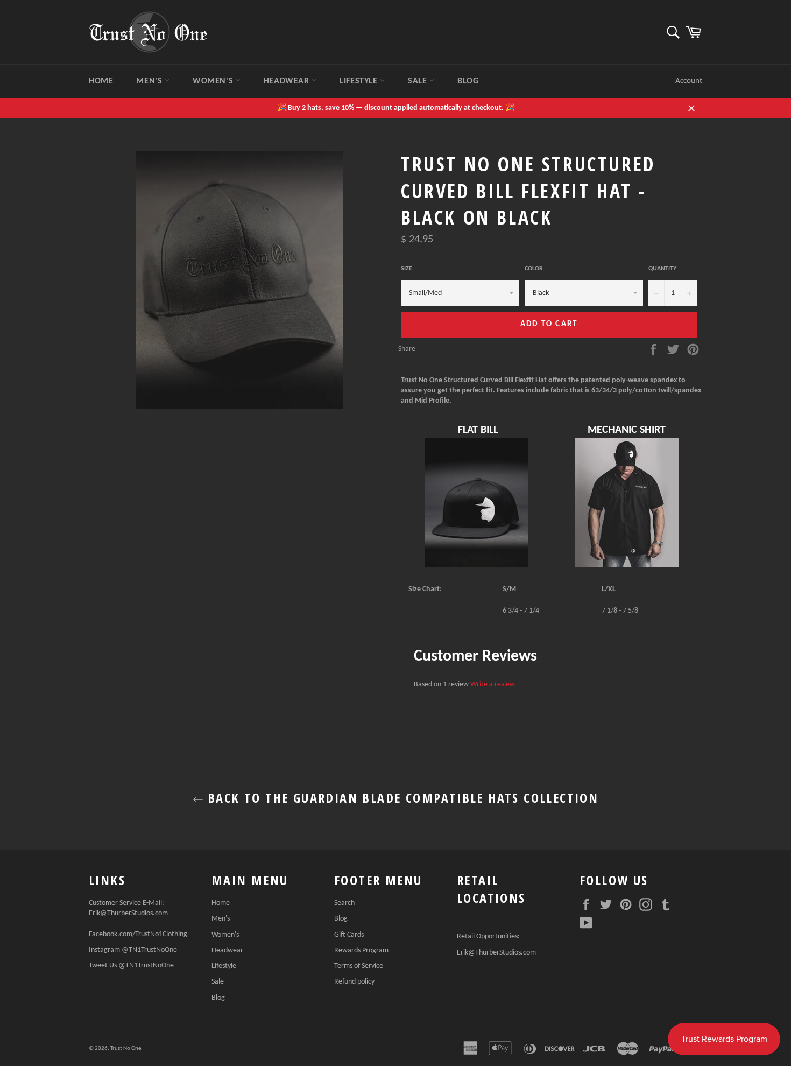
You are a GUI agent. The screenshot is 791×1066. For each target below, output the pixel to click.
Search (344, 903)
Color (534, 268)
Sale (418, 81)
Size (406, 268)
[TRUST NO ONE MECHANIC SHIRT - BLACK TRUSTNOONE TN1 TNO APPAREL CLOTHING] (627, 564)
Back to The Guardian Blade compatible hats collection (401, 797)
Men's (150, 81)
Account (688, 81)
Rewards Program (361, 950)
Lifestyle (360, 81)
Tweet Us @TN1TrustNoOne (131, 966)
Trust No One (125, 1048)
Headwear (288, 81)
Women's (214, 81)
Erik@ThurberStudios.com (128, 913)
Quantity (662, 268)
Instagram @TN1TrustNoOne (133, 950)
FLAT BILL (478, 430)
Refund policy (354, 982)
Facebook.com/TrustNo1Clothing (138, 934)
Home (101, 81)
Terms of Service (358, 966)
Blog (467, 81)
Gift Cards (349, 935)
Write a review (492, 685)
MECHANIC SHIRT (627, 430)
